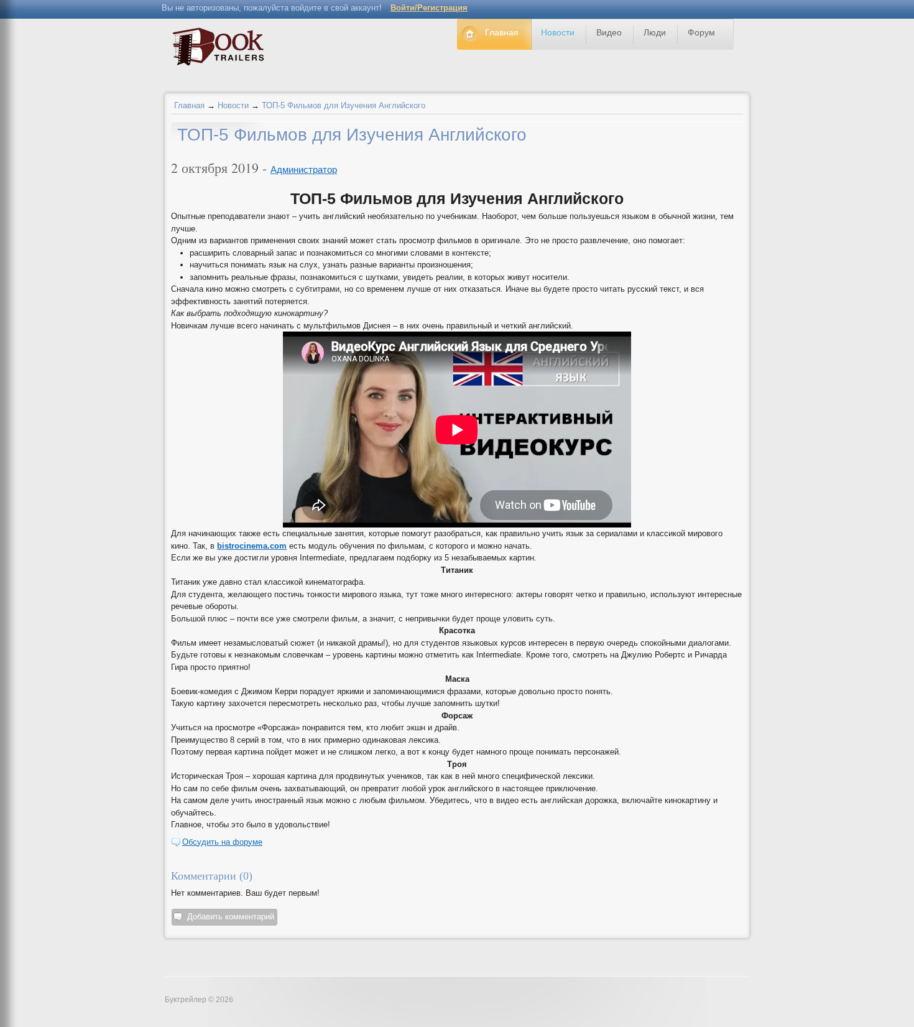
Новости (233, 105)
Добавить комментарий (230, 916)
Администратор (303, 169)
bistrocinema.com (252, 546)
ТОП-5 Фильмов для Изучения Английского (343, 105)
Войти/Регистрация (429, 7)
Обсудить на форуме (222, 842)
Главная (189, 105)
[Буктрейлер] (221, 49)
